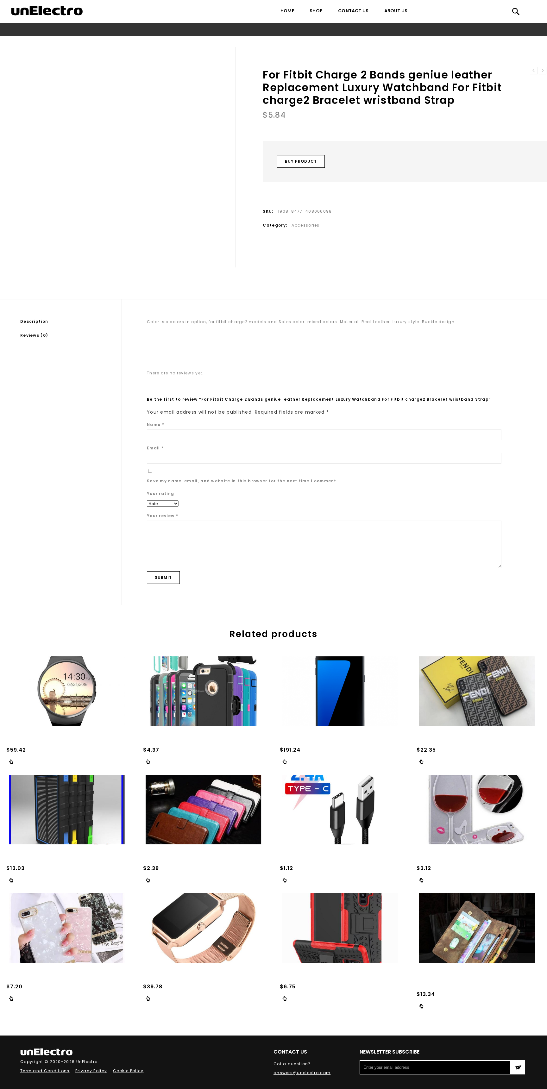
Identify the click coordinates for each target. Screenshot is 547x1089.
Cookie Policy (128, 1070)
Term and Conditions (45, 1070)
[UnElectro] (47, 11)
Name (155, 424)
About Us (396, 11)
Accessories (164, 41)
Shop (316, 11)
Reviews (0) (34, 335)
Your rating (160, 493)
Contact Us (353, 11)
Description (34, 321)
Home (287, 11)
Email (155, 448)
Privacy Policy (91, 1070)
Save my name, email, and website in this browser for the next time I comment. (242, 481)
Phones (137, 41)
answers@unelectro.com (302, 1072)
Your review (162, 515)
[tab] (71, 322)
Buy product (301, 161)
